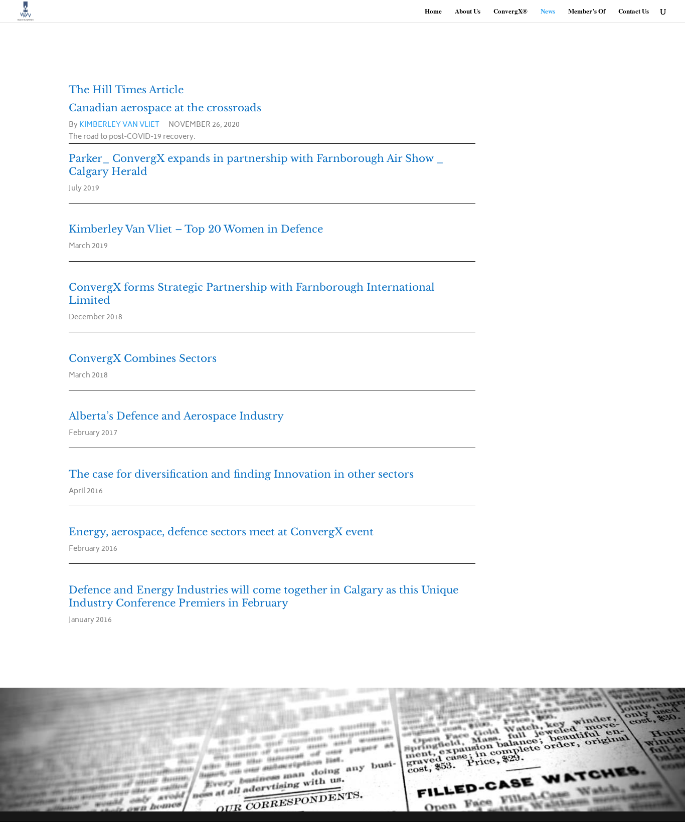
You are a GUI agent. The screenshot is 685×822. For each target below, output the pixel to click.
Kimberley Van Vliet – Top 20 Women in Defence (196, 229)
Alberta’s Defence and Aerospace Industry (176, 416)
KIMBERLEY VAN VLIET (119, 125)
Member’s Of (586, 12)
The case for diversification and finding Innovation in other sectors (241, 474)
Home (433, 12)
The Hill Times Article (126, 90)
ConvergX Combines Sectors (143, 358)
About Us (467, 12)
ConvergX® (510, 12)
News (548, 12)
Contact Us (633, 12)
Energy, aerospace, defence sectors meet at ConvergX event (221, 532)
